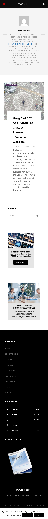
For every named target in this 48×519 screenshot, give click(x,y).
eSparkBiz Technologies (21, 44)
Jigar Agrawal (24, 31)
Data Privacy (28, 498)
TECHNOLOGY (10, 371)
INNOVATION (11, 85)
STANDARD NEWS (11, 354)
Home (7, 348)
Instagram (25, 430)
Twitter (25, 414)
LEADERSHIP (9, 365)
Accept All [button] (27, 515)
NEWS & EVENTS (11, 376)
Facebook (25, 409)
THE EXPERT (9, 359)
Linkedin (25, 420)
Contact (8, 393)
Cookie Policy (39, 498)
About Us (16, 495)
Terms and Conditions (13, 498)
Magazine (9, 387)
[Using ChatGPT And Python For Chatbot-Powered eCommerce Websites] (24, 101)
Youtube (25, 425)
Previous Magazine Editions (32, 495)
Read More (16, 515)
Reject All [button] (39, 515)
